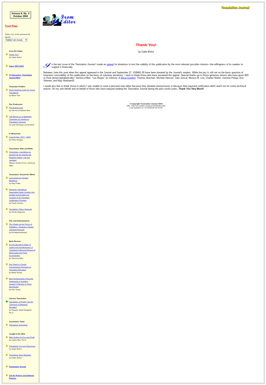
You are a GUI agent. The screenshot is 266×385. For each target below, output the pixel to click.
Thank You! (14, 55)
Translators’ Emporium (18, 325)
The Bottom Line (16, 108)
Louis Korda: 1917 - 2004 (20, 137)
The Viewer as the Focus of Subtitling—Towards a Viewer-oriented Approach (21, 227)
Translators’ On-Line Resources (22, 346)
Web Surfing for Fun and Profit (22, 337)
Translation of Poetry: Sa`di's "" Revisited (21, 304)
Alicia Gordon (128, 78)
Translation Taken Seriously (20, 209)
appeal (110, 64)
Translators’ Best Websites (20, 355)
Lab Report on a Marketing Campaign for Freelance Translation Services (20, 119)
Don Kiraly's (20, 267)
